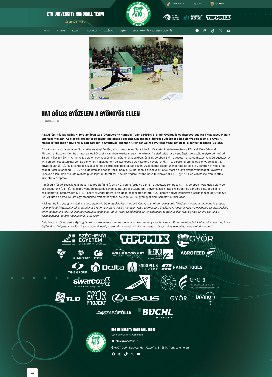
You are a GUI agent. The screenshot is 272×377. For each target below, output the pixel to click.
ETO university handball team (133, 329)
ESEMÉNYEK (219, 4)
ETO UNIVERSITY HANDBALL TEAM (75, 13)
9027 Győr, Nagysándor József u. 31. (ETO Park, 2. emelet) (151, 347)
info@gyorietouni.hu (127, 341)
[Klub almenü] (81, 30)
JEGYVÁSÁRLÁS (178, 4)
